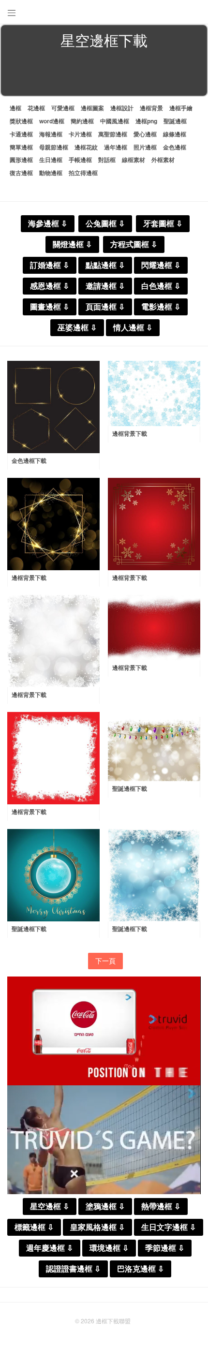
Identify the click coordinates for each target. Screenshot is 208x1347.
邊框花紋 (86, 147)
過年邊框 (115, 147)
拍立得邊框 (83, 172)
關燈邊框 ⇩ (72, 244)
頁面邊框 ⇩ (105, 307)
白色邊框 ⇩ (160, 286)
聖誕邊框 (175, 121)
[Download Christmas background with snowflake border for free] (53, 641)
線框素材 (133, 159)
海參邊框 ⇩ (47, 224)
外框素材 (163, 159)
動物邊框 (50, 172)
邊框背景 (151, 108)
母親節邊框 (53, 147)
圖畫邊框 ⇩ (49, 307)
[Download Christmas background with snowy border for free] (154, 628)
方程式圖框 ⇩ (133, 244)
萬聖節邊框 (112, 134)
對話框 (107, 159)
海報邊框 (50, 134)
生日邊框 (50, 159)
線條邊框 (174, 134)
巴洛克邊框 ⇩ (140, 1269)
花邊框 (36, 108)
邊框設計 (122, 108)
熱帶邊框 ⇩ (160, 1206)
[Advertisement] (104, 74)
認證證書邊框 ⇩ (73, 1269)
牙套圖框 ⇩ (162, 224)
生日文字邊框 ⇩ (168, 1227)
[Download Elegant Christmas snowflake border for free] (154, 524)
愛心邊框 (145, 134)
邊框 (15, 108)
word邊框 (51, 121)
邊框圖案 (92, 108)
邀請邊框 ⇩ (105, 286)
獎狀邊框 (21, 121)
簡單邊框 (21, 147)
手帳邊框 (80, 159)
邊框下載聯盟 (113, 1321)
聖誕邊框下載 (129, 788)
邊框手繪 (181, 108)
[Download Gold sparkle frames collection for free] (53, 407)
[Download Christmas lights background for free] (154, 746)
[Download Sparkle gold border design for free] (53, 524)
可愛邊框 (62, 108)
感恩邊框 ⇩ (49, 286)
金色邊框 (174, 147)
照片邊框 (145, 147)
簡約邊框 (82, 121)
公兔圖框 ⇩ (105, 224)
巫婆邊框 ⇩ (77, 328)
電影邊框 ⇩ (160, 307)
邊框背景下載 (129, 433)
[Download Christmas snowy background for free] (154, 875)
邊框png (146, 121)
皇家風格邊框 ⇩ (97, 1227)
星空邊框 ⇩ (49, 1206)
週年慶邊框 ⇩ (49, 1248)
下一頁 (105, 960)
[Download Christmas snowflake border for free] (154, 393)
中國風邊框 (114, 121)
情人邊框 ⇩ (132, 328)
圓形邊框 (21, 159)
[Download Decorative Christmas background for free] (53, 875)
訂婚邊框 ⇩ (49, 265)
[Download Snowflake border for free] (53, 758)
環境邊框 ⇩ (109, 1248)
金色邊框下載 (29, 460)
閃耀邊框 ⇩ (160, 265)
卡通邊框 (21, 134)
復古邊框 (21, 172)
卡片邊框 (80, 134)
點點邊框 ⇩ (105, 265)
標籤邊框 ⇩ (34, 1227)
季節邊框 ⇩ (164, 1248)
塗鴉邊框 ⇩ (105, 1206)
